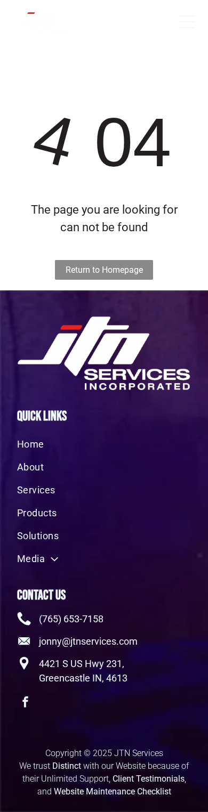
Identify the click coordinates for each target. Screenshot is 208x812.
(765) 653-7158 (71, 618)
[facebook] (25, 703)
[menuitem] (104, 444)
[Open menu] (187, 22)
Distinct (66, 766)
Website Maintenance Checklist (112, 791)
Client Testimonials (149, 779)
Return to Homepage (104, 270)
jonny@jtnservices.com (88, 641)
